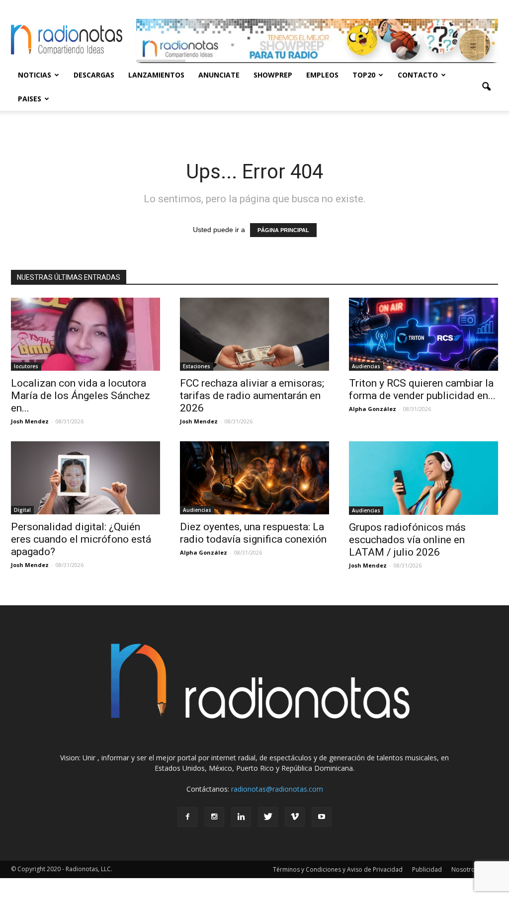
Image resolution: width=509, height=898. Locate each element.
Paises (29, 98)
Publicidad (427, 869)
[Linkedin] (241, 817)
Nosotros (464, 869)
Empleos (322, 75)
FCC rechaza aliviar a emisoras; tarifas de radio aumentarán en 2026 (252, 395)
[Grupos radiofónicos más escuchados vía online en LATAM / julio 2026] (423, 478)
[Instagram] (214, 817)
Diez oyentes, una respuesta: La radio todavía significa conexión (253, 533)
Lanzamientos (156, 75)
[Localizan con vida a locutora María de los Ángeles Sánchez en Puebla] (85, 334)
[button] (486, 87)
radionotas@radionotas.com (277, 789)
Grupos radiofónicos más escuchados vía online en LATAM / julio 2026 (407, 539)
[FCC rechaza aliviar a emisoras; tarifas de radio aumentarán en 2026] (254, 334)
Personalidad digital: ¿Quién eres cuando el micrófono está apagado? (81, 539)
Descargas (94, 75)
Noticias (34, 75)
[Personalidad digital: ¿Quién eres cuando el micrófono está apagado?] (85, 477)
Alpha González (372, 408)
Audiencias (366, 366)
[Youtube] (322, 817)
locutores (26, 366)
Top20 (363, 75)
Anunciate (219, 75)
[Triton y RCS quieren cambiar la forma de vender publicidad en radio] (423, 334)
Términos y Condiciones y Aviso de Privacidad (338, 869)
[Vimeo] (295, 817)
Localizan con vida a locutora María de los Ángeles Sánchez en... (80, 395)
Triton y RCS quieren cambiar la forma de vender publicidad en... (422, 389)
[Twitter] (268, 817)
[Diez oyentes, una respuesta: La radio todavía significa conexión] (254, 477)
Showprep (273, 75)
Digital (22, 509)
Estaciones (196, 366)
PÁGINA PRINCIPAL (283, 230)
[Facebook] (187, 817)
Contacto (418, 75)
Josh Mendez (30, 421)
